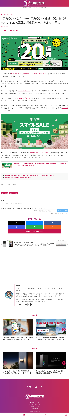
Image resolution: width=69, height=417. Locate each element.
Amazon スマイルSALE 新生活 (39, 152)
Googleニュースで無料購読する (34, 231)
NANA (18, 285)
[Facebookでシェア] (8, 30)
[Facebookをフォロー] (52, 223)
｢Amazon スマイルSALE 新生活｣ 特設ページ (18, 177)
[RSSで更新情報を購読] (52, 227)
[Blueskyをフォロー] (34, 223)
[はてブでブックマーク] (11, 30)
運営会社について (34, 402)
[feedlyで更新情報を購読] (34, 227)
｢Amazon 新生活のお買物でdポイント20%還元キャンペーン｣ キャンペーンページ (29, 175)
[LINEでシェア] (14, 30)
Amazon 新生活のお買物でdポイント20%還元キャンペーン (29, 73)
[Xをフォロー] (16, 223)
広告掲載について (34, 406)
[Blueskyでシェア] (5, 30)
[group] (18, 329)
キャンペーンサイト (24, 91)
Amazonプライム (24, 98)
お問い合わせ (34, 408)
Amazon (5, 193)
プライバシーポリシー (34, 404)
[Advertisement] (34, 263)
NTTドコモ (14, 193)
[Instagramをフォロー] (16, 227)
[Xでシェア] (2, 30)
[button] (17, 30)
